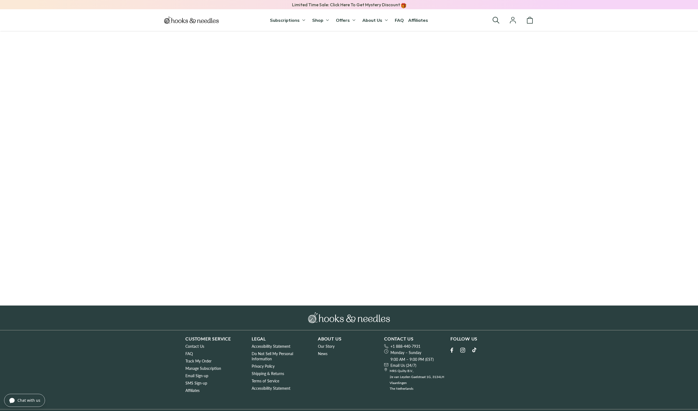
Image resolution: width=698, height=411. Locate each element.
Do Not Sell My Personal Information (272, 356)
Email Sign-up (196, 375)
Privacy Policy (263, 366)
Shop (317, 20)
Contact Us (194, 346)
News (322, 353)
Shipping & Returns (268, 373)
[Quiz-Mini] (191, 20)
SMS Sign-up (196, 383)
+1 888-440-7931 (405, 346)
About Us (372, 20)
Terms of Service (265, 381)
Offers (343, 20)
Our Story (326, 346)
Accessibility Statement (271, 346)
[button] (496, 20)
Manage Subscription (203, 368)
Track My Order (198, 361)
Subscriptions (285, 20)
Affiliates (418, 20)
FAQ (399, 20)
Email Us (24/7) (403, 365)
